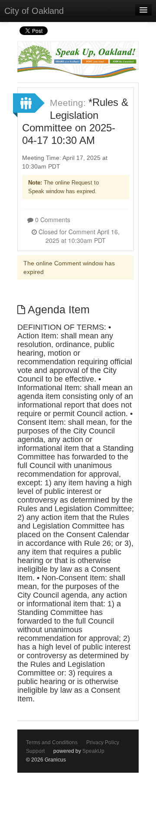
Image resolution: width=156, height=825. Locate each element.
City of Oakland (34, 11)
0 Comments (51, 219)
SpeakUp (93, 751)
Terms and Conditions (52, 742)
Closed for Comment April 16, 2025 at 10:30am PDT (78, 236)
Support (35, 751)
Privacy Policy (102, 742)
